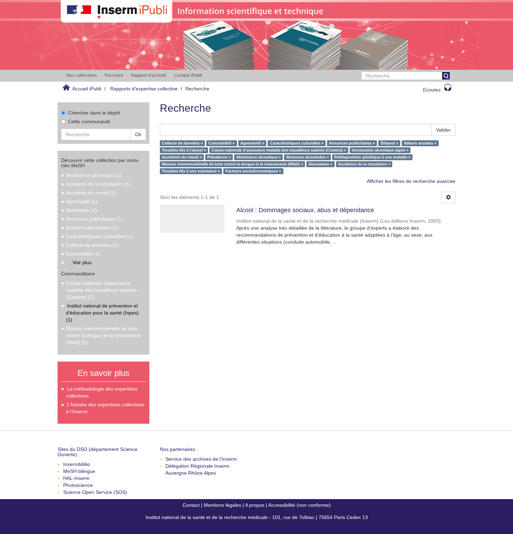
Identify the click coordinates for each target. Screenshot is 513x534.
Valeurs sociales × (420, 143)
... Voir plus (79, 262)
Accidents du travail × (182, 157)
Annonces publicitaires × (352, 143)
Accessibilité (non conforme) (299, 505)
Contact (191, 505)
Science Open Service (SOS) (95, 492)
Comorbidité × (221, 143)
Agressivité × (252, 143)
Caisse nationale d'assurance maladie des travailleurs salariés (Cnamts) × (278, 150)
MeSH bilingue (79, 471)
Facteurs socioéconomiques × (253, 171)
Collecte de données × (182, 143)
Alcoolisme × (320, 164)
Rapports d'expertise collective (144, 88)
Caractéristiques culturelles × (297, 143)
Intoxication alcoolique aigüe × (380, 150)
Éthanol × (389, 143)
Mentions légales (222, 505)
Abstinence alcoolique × (258, 157)
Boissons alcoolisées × (308, 157)
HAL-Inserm (76, 478)
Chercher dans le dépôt (94, 113)
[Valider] (446, 76)
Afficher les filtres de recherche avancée (411, 181)
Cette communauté (89, 121)
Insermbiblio (76, 464)
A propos (255, 505)
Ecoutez (432, 89)
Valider (443, 130)
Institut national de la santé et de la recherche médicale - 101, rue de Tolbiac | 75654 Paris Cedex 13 (257, 517)
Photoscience (78, 485)
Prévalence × (218, 157)
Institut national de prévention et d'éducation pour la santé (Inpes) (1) (102, 312)
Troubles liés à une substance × (191, 171)
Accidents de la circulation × (364, 164)
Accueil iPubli (86, 88)
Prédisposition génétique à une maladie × (372, 157)
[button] (82, 75)
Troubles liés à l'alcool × (184, 150)
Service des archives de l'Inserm (201, 459)
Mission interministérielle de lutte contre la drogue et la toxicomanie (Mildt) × (232, 164)
